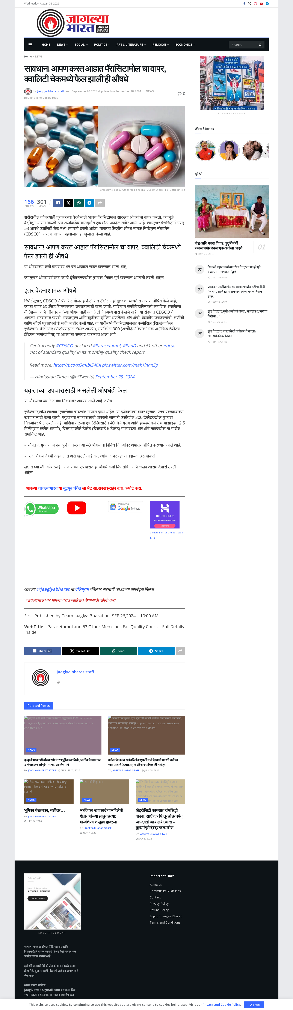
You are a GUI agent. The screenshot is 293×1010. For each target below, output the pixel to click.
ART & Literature (130, 44)
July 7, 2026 (89, 832)
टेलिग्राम (82, 589)
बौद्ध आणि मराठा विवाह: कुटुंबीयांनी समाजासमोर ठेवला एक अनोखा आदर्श (218, 246)
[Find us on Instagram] (255, 4)
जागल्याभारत (47, 488)
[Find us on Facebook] (244, 4)
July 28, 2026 (151, 770)
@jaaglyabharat (52, 589)
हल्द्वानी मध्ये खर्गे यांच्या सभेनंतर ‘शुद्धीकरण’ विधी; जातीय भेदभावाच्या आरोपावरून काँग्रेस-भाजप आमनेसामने (62, 762)
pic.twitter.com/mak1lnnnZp (130, 365)
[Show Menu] (30, 44)
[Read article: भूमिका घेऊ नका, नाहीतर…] (49, 791)
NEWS (61, 44)
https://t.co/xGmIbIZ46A (77, 365)
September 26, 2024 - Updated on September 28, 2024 (106, 91)
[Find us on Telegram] (267, 4)
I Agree (254, 1005)
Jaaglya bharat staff (50, 91)
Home (46, 44)
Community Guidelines (165, 891)
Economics (183, 44)
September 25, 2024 (114, 377)
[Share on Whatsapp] (79, 203)
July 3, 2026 (145, 838)
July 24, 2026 (34, 821)
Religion (159, 44)
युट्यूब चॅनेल (72, 488)
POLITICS (100, 44)
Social (80, 44)
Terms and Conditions (165, 922)
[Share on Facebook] (58, 203)
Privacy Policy (159, 903)
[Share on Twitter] (68, 203)
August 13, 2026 (70, 770)
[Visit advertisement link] (232, 83)
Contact (155, 897)
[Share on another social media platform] (100, 203)
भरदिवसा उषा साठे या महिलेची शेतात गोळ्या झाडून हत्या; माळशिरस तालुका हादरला (101, 816)
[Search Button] (260, 44)
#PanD (129, 346)
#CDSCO (64, 346)
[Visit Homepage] (66, 22)
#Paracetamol (106, 346)
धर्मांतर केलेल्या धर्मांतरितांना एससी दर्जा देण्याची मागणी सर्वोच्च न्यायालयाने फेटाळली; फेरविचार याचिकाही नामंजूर (143, 762)
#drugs (170, 346)
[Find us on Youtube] (261, 4)
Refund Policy (159, 910)
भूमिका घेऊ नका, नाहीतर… (44, 810)
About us (156, 885)
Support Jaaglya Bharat (166, 916)
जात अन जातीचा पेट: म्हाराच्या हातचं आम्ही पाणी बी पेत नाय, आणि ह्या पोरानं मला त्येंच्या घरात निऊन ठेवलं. (236, 292)
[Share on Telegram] (89, 203)
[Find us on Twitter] (249, 4)
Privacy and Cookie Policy (221, 1004)
